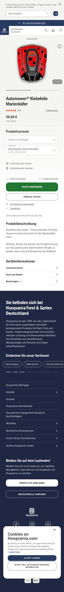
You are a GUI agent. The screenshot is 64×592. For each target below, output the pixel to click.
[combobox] (32, 139)
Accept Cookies (32, 558)
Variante (11, 146)
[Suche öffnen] (46, 30)
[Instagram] (32, 525)
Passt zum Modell (18, 139)
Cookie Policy (14, 552)
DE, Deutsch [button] (15, 32)
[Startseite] (4, 30)
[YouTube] (48, 525)
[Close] (54, 529)
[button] (59, 46)
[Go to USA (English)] (55, 13)
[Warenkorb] (53, 30)
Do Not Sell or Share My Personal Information (32, 566)
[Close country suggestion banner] (59, 4)
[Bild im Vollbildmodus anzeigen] (32, 64)
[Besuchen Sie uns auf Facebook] (16, 525)
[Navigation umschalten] (60, 30)
